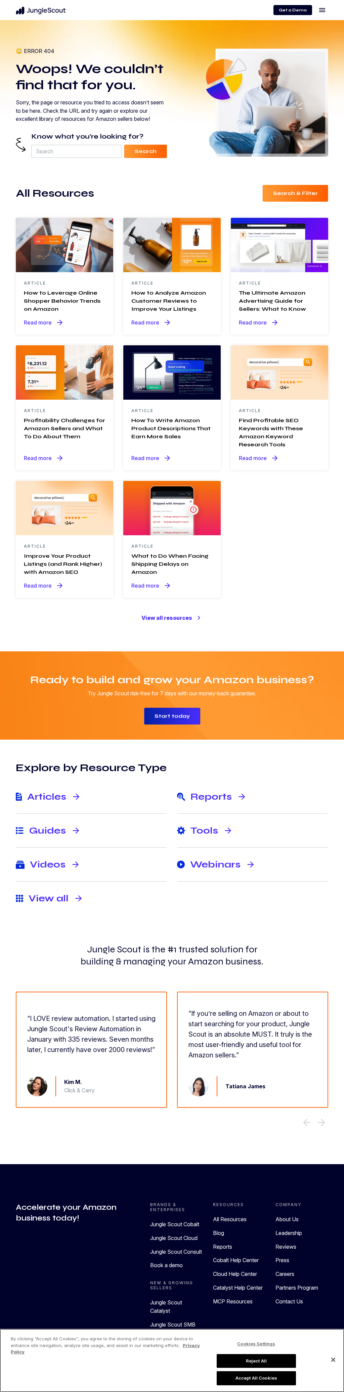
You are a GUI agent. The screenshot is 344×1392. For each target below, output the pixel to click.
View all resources (172, 618)
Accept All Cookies (256, 1378)
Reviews (285, 1246)
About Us (287, 1219)
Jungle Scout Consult (176, 1251)
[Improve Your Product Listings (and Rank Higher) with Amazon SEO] (64, 507)
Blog (218, 1233)
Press (282, 1260)
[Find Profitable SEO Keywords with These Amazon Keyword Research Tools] (279, 372)
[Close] (333, 1359)
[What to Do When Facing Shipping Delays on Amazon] (172, 507)
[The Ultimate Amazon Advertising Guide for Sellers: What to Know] (279, 244)
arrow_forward (321, 1122)
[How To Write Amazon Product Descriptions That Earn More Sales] (172, 372)
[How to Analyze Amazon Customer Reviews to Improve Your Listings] (172, 244)
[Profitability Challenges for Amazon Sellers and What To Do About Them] (64, 372)
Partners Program (296, 1287)
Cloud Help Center (235, 1274)
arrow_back (306, 1122)
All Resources (230, 1219)
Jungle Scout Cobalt (174, 1224)
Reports (222, 1246)
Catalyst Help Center (238, 1287)
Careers (284, 1274)
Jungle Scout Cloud (174, 1238)
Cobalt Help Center (236, 1260)
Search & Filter (295, 193)
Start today (172, 716)
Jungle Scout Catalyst (166, 1306)
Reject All (256, 1360)
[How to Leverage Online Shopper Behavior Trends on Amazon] (64, 244)
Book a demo (166, 1265)
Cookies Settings (256, 1343)
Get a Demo (293, 10)
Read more (44, 322)
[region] (172, 1360)
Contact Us (289, 1301)
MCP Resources (233, 1301)
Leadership (288, 1233)
